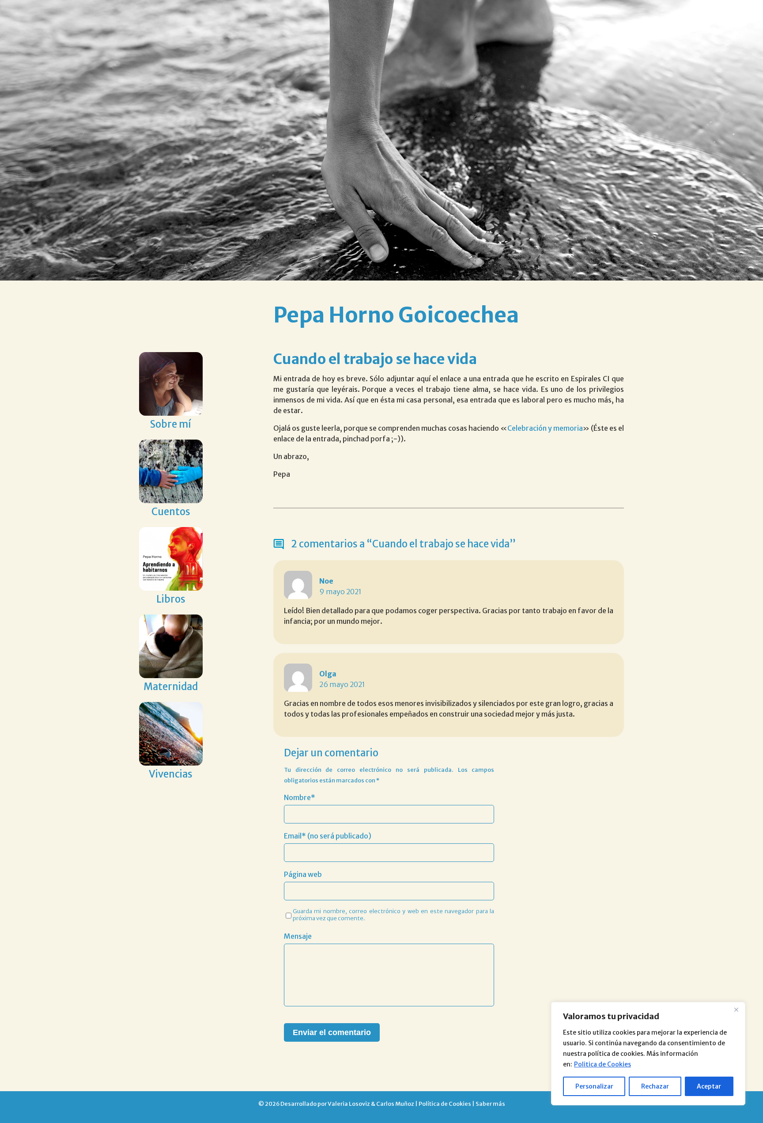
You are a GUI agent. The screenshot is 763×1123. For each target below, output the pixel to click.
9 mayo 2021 (340, 591)
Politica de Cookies (602, 1064)
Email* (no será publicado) (327, 835)
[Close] (736, 1009)
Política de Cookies (445, 1103)
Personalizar (594, 1086)
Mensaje (298, 936)
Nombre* (299, 797)
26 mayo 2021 (342, 684)
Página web (303, 874)
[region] (648, 1053)
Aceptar (709, 1086)
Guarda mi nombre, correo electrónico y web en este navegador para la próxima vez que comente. (394, 914)
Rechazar (655, 1086)
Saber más (490, 1103)
